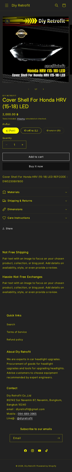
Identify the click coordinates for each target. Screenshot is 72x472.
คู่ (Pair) (10, 130)
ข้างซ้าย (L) (31, 130)
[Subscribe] (58, 438)
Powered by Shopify (46, 466)
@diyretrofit (25, 418)
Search (11, 324)
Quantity (7, 138)
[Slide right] (43, 89)
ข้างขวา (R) (55, 131)
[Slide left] (28, 89)
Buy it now (36, 166)
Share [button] (9, 228)
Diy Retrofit (30, 466)
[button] (6, 5)
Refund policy (15, 339)
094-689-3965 (27, 413)
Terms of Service (17, 331)
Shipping (21, 119)
